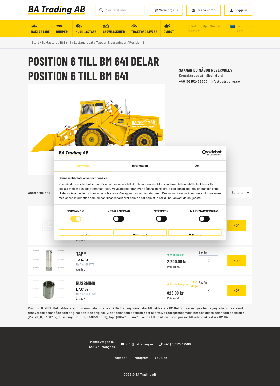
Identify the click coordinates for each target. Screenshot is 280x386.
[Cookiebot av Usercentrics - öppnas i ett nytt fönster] (205, 153)
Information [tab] (140, 165)
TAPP (81, 253)
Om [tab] (197, 165)
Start (35, 42)
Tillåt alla (195, 235)
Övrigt (169, 31)
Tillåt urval (140, 235)
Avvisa (85, 235)
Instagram (141, 357)
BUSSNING (85, 283)
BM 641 (65, 42)
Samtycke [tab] (83, 165)
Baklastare (40, 31)
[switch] (118, 219)
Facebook (120, 357)
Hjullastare (86, 31)
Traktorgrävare (144, 31)
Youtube (161, 357)
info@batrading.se (225, 81)
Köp (237, 225)
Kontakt (194, 30)
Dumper (62, 31)
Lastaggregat (84, 42)
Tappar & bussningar (111, 42)
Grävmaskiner (114, 31)
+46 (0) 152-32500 (193, 81)
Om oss (215, 26)
